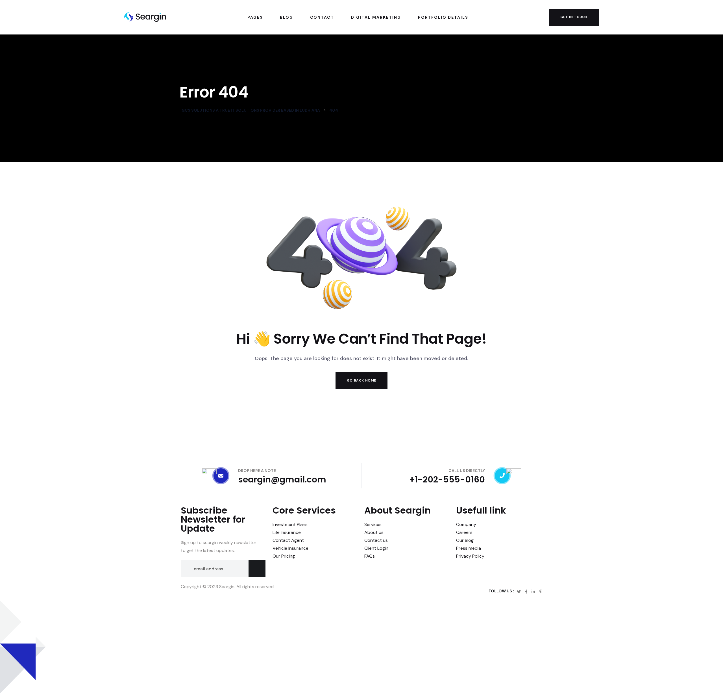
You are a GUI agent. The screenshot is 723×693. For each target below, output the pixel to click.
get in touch (573, 17)
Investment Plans (290, 524)
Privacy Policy (470, 556)
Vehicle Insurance (290, 548)
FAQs (369, 556)
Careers (464, 532)
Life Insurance (287, 532)
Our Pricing (284, 556)
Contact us (376, 540)
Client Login (376, 548)
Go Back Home (361, 380)
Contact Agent (288, 540)
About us (374, 532)
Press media (468, 548)
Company (466, 524)
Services (373, 524)
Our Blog (465, 540)
